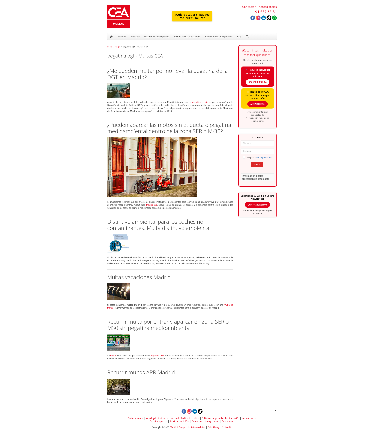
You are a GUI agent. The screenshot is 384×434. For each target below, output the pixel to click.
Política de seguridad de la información (220, 418)
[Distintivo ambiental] (170, 243)
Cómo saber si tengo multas (205, 421)
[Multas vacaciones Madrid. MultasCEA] (170, 291)
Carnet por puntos (158, 421)
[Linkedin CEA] (263, 17)
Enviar (257, 165)
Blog (239, 36)
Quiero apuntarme (257, 204)
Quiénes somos (135, 418)
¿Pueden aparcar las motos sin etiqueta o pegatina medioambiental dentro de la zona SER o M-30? (169, 128)
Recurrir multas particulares (187, 36)
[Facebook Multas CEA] (252, 17)
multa (113, 355)
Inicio (109, 46)
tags (118, 46)
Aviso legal (151, 418)
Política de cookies (190, 418)
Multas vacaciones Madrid (139, 277)
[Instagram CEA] (258, 17)
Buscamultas (228, 421)
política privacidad (263, 157)
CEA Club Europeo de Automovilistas (187, 427)
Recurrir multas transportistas (218, 36)
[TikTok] (269, 17)
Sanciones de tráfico (179, 421)
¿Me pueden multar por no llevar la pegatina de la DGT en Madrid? (167, 74)
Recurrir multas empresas (156, 36)
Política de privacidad (168, 418)
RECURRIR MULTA (258, 82)
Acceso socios (268, 7)
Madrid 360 (151, 204)
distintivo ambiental (202, 102)
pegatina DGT (157, 355)
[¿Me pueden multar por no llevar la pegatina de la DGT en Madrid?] (170, 90)
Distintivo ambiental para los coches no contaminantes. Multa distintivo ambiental (158, 225)
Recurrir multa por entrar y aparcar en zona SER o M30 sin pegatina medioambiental (168, 325)
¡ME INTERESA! (257, 104)
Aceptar (259, 157)
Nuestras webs (249, 418)
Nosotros (122, 36)
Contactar (249, 7)
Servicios (135, 36)
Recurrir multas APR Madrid (141, 372)
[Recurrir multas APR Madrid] (170, 387)
